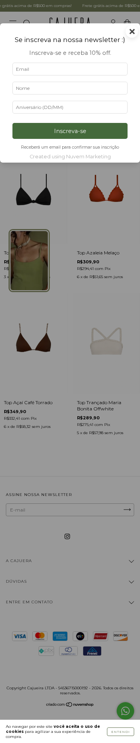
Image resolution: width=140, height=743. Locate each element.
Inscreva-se (70, 131)
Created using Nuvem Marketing (70, 156)
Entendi (120, 732)
